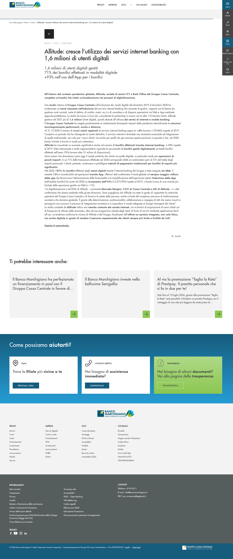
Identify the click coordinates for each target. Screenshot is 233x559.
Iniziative (121, 445)
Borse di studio (88, 453)
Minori (12, 430)
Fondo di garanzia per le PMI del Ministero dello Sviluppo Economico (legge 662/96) (33, 517)
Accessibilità (69, 492)
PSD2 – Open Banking (83, 496)
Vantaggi (85, 434)
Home (26, 22)
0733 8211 (132, 488)
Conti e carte (51, 434)
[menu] (131, 4)
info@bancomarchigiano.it (136, 492)
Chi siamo (123, 425)
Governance (123, 434)
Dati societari (15, 489)
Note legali (137, 547)
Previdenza (14, 449)
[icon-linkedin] (25, 533)
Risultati (121, 430)
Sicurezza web (70, 489)
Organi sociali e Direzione (129, 438)
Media (120, 449)
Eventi (84, 449)
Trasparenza (14, 492)
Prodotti (85, 445)
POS (47, 441)
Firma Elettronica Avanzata (20, 521)
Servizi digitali (52, 430)
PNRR (48, 453)
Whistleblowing (70, 500)
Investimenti (14, 445)
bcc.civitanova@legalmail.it (134, 496)
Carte (11, 438)
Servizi (12, 460)
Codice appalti (80, 503)
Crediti (127, 547)
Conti (11, 434)
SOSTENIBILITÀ (158, 5)
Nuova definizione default (20, 511)
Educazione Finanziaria (74, 511)
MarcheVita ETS (124, 456)
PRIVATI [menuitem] (100, 5)
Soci (84, 425)
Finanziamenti (15, 441)
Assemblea (86, 441)
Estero (48, 456)
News (33, 22)
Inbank (12, 456)
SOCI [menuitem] (123, 5)
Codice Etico (123, 441)
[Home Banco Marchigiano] (25, 4)
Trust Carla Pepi (124, 453)
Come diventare (88, 430)
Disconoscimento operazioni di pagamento (82, 515)
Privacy (22, 496)
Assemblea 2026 (89, 456)
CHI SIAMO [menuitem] (141, 5)
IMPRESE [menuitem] (113, 5)
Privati (12, 425)
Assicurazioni (15, 453)
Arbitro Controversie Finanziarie (33, 507)
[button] (227, 4)
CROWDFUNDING (126, 460)
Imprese (49, 425)
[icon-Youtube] (16, 533)
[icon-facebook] (11, 533)
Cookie (12, 500)
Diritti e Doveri (88, 438)
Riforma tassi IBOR (82, 507)
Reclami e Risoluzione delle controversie (26, 503)
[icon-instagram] (21, 533)
